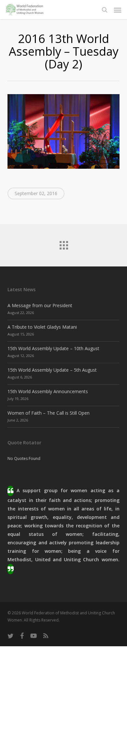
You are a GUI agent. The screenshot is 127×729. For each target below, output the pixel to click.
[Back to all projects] (63, 243)
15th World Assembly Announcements (47, 391)
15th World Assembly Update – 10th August (53, 348)
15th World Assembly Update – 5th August (52, 370)
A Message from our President (39, 305)
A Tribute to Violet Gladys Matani (42, 327)
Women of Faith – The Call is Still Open (48, 413)
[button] (117, 10)
